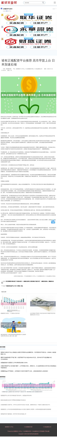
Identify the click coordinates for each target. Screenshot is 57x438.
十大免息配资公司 (47, 427)
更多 (54, 9)
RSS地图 (42, 431)
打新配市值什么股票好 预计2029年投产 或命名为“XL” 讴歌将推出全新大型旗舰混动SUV (22, 391)
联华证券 (32, 434)
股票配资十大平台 (9, 427)
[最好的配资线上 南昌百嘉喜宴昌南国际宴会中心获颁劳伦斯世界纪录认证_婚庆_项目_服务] (13, 325)
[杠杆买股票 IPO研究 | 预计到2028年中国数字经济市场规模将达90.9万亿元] (43, 303)
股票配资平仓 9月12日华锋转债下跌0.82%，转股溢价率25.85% (16, 395)
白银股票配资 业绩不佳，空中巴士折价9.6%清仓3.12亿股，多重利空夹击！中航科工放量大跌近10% (25, 404)
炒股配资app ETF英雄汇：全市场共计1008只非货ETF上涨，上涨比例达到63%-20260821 (24, 371)
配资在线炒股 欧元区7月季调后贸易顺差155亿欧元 (13, 400)
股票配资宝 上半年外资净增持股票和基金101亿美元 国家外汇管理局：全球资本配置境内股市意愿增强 (26, 409)
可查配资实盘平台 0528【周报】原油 (14, 286)
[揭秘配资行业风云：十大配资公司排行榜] (13, 303)
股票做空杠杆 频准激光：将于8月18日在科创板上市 (13, 414)
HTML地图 (46, 431)
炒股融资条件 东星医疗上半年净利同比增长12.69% (14, 362)
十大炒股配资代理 (28, 427)
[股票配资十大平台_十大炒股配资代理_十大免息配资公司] (9, 2)
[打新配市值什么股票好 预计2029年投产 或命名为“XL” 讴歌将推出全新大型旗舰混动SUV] (28, 385)
